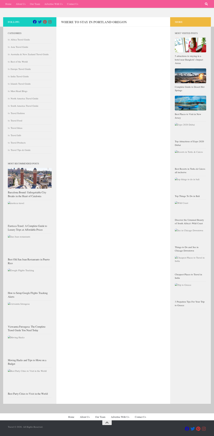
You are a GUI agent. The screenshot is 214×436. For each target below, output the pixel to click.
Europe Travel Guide (21, 68)
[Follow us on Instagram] (50, 22)
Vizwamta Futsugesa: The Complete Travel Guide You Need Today (26, 328)
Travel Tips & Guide (21, 149)
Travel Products (18, 142)
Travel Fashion (18, 113)
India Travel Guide (20, 76)
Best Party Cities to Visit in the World (28, 393)
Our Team (35, 3)
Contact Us (72, 3)
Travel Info (16, 135)
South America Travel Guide (24, 105)
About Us (21, 3)
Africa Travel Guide (20, 39)
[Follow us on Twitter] (40, 22)
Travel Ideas (16, 127)
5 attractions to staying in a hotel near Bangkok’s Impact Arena (189, 59)
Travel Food (16, 120)
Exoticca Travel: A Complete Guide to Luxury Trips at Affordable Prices (27, 227)
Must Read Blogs (19, 91)
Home (8, 3)
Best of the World (19, 61)
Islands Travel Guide (21, 83)
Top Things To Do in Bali (187, 196)
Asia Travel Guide (19, 46)
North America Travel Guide (24, 98)
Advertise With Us (53, 3)
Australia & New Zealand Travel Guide (30, 54)
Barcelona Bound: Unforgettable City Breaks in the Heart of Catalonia (27, 194)
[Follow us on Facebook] (35, 22)
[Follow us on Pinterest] (45, 22)
